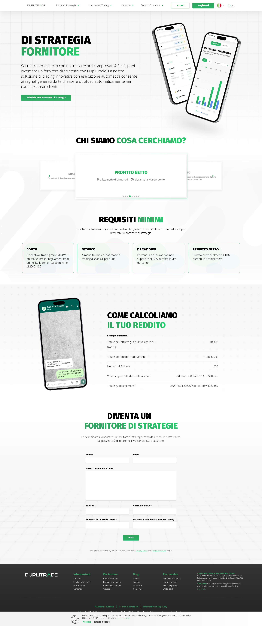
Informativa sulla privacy (155, 606)
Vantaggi (137, 582)
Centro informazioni (112, 585)
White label (168, 589)
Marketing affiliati (170, 585)
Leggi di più (201, 589)
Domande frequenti (112, 582)
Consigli (136, 578)
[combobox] (221, 5)
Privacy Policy (141, 550)
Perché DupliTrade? (81, 582)
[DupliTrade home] (39, 5)
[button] (231, 5)
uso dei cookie (123, 618)
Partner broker (169, 582)
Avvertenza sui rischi (104, 606)
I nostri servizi (79, 585)
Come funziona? (110, 578)
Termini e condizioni (129, 606)
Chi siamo (77, 578)
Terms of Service (159, 550)
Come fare (137, 589)
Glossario (107, 589)
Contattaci (78, 589)
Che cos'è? (138, 585)
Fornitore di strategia (172, 578)
